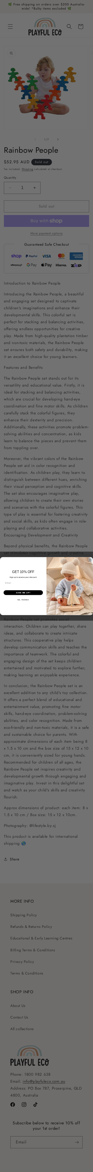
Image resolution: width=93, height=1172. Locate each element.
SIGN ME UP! (23, 593)
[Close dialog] (90, 559)
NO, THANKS (23, 600)
